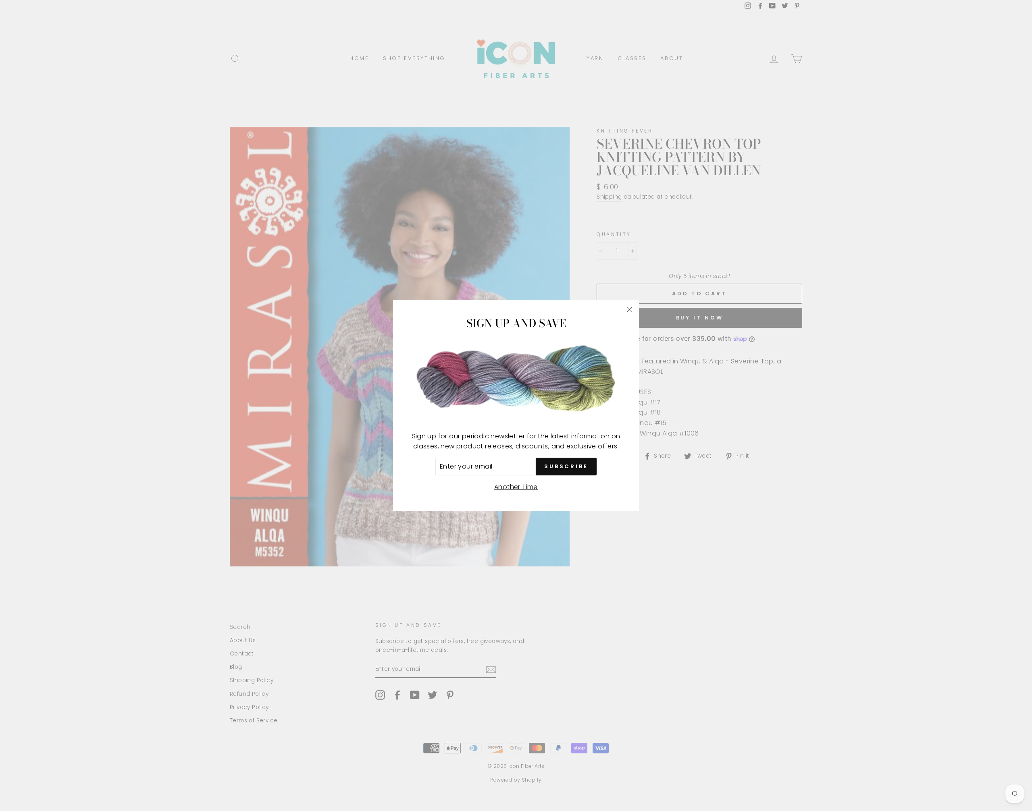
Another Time (516, 487)
